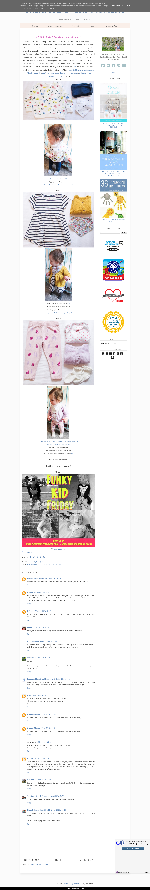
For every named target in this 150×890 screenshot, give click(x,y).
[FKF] (58, 511)
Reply (29, 585)
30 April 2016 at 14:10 (41, 627)
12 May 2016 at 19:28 (58, 810)
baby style (34, 564)
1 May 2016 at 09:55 (38, 695)
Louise (29, 627)
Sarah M (30, 657)
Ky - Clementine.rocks (35, 641)
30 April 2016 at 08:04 (42, 592)
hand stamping (72, 73)
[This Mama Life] (58, 549)
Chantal (30, 592)
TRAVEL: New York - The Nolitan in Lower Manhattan (113, 173)
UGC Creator (55, 26)
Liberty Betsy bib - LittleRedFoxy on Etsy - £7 (58, 313)
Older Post (85, 860)
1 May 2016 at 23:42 (42, 758)
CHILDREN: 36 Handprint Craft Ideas (113, 220)
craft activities (48, 73)
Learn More (117, 6)
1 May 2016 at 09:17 (63, 679)
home (57, 73)
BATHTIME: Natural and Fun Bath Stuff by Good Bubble (113, 125)
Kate (29, 695)
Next (39, 564)
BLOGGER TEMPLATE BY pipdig (75, 888)
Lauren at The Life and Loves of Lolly (41, 679)
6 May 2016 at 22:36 (56, 796)
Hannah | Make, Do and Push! (38, 810)
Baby (28, 564)
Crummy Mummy (34, 714)
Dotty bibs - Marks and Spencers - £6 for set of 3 (58, 185)
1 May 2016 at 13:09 (48, 714)
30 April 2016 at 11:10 (43, 611)
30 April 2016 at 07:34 (53, 578)
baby (71, 69)
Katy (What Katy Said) (35, 578)
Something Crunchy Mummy (38, 796)
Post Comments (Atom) (39, 864)
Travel (75, 26)
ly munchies (36, 73)
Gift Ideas (112, 26)
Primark (44, 564)
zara (59, 564)
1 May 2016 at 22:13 (44, 742)
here (74, 66)
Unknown (30, 611)
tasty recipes (89, 69)
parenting (60, 76)
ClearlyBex (31, 779)
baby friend (27, 73)
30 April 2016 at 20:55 (42, 657)
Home (35, 26)
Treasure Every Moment (71, 883)
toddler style (78, 69)
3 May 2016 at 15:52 (43, 779)
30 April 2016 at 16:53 (52, 641)
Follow (113, 73)
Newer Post (32, 860)
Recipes (92, 26)
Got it (127, 6)
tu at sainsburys (53, 564)
